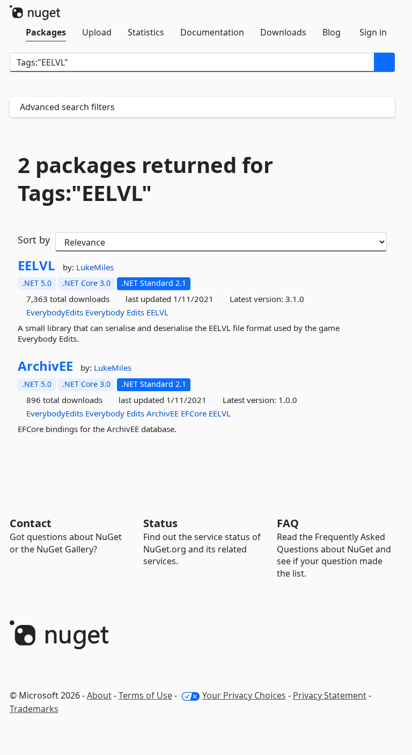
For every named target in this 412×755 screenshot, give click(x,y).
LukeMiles (95, 267)
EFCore (194, 413)
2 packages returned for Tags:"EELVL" (145, 179)
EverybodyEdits (54, 312)
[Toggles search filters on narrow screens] (384, 107)
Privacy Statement (329, 695)
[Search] (384, 62)
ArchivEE (45, 366)
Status (160, 523)
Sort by (34, 239)
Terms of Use (145, 695)
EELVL (36, 265)
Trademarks (34, 709)
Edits (135, 312)
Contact (31, 523)
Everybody (104, 312)
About (99, 695)
